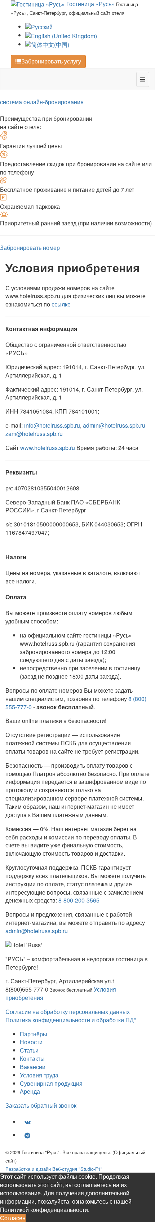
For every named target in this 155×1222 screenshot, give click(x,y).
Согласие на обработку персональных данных (67, 1011)
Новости (31, 1042)
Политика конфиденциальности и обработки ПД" (70, 1020)
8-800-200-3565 (78, 900)
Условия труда (39, 1075)
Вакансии (32, 1067)
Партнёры (33, 1034)
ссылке (61, 304)
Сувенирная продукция (51, 1083)
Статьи (29, 1050)
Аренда (30, 1091)
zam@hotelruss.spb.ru (34, 433)
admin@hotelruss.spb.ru (114, 425)
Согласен (13, 1218)
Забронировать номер (30, 247)
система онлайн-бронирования (42, 102)
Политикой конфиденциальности (44, 1209)
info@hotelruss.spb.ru (52, 425)
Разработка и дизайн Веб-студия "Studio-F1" (53, 1168)
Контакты (32, 1058)
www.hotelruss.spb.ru (47, 448)
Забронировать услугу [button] (51, 61)
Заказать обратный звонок (40, 1105)
